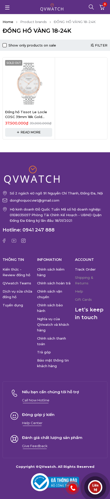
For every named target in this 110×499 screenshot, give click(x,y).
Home (8, 22)
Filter (101, 45)
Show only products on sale (32, 45)
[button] (35, 400)
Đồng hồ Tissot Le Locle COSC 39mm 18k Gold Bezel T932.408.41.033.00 (27, 117)
